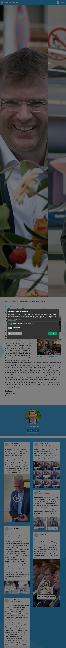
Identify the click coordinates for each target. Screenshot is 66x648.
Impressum (19, 319)
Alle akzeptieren (52, 333)
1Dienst (16, 325)
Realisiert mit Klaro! (53, 336)
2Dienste (16, 329)
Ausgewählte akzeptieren (15, 333)
